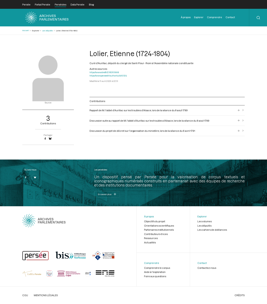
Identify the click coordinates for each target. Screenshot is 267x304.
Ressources (151, 238)
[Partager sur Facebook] (45, 138)
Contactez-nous (206, 267)
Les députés (47, 31)
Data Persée (77, 4)
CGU (25, 295)
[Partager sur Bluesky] (50, 138)
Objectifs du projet (154, 221)
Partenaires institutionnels (159, 229)
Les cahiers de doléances (212, 229)
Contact (230, 17)
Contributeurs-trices (156, 234)
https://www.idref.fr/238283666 (104, 72)
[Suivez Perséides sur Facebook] (25, 177)
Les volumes (204, 221)
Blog (91, 4)
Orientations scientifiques (159, 225)
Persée (26, 4)
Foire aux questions (155, 276)
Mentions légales (46, 295)
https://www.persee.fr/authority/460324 (108, 75)
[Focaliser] (239, 110)
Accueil (25, 30)
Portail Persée (42, 4)
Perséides (60, 4)
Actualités (150, 242)
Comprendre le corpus (157, 267)
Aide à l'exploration (155, 272)
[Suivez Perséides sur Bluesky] (35, 177)
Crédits (240, 295)
